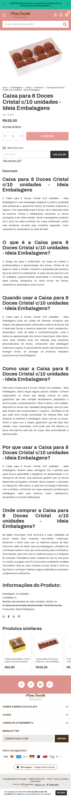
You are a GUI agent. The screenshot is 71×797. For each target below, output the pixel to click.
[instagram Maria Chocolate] (21, 684)
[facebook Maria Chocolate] (31, 684)
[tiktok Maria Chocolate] (49, 684)
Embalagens (16, 87)
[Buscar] (64, 24)
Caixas (28, 87)
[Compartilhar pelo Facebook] (8, 616)
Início (4, 87)
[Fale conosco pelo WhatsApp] (61, 15)
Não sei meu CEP (12, 161)
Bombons (39, 87)
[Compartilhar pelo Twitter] (13, 616)
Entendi (61, 793)
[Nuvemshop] (23, 785)
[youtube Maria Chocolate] (40, 684)
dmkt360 (53, 785)
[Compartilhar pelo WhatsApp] (3, 616)
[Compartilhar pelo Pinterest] (19, 616)
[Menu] (4, 15)
